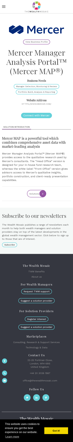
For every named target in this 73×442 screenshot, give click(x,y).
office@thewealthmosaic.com (40, 380)
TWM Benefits (36, 271)
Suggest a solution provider (36, 300)
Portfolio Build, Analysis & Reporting (36, 92)
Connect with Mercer (36, 115)
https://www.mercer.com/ (36, 104)
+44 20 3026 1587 (40, 373)
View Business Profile (36, 42)
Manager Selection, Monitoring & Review (36, 86)
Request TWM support (37, 291)
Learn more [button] (12, 436)
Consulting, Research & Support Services (36, 342)
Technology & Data (36, 347)
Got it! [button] (56, 430)
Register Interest (36, 319)
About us (36, 276)
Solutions (36, 194)
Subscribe (9, 245)
